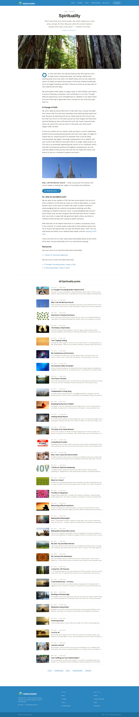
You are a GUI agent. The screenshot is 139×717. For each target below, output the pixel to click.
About (73, 3)
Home (65, 11)
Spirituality (97, 706)
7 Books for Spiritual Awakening (56, 255)
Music (67, 670)
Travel (86, 3)
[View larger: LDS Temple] (69, 167)
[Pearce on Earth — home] (26, 2)
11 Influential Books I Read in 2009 (56, 268)
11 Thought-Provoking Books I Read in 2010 (60, 264)
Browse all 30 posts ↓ (69, 30)
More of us (106, 3)
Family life (88, 670)
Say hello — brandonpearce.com (27, 705)
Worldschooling (95, 3)
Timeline (79, 3)
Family (95, 695)
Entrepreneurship (77, 670)
